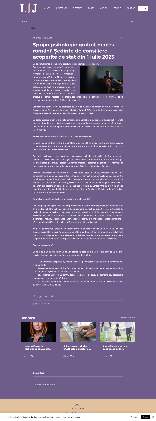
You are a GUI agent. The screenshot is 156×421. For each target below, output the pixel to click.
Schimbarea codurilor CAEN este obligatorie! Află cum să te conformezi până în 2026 (77, 347)
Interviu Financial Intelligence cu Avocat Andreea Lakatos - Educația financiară (36, 347)
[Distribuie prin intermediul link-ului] (52, 296)
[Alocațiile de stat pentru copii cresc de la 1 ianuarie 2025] (117, 332)
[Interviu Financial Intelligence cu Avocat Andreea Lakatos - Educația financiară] (38, 332)
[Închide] (153, 417)
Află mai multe (76, 417)
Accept (145, 417)
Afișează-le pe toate (128, 318)
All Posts (25, 21)
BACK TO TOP (77, 408)
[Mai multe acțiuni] (121, 38)
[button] (132, 22)
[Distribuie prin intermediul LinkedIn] (46, 296)
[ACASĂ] (21, 27)
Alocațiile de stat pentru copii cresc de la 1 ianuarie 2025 (116, 347)
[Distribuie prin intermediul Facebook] (34, 296)
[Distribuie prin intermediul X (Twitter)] (40, 296)
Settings (134, 417)
